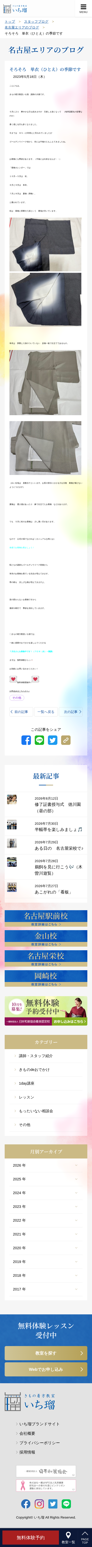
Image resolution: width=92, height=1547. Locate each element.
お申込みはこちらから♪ (19, 691)
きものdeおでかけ (34, 1070)
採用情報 (27, 1452)
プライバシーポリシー (39, 1443)
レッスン (26, 1097)
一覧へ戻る (46, 712)
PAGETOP (85, 1541)
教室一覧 (68, 1542)
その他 (24, 1125)
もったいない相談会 (36, 1111)
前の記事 (21, 712)
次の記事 (71, 712)
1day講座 (26, 1083)
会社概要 (27, 1433)
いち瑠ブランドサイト (39, 1424)
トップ (10, 21)
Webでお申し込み (46, 1369)
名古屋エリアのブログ (22, 27)
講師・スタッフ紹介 (36, 1056)
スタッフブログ (36, 21)
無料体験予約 (31, 1537)
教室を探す (46, 1353)
